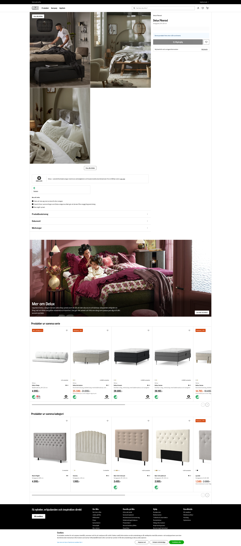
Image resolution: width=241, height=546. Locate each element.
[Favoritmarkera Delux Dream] (148, 330)
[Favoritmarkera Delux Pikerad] (206, 42)
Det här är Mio (97, 512)
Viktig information (159, 523)
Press (94, 520)
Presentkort (127, 523)
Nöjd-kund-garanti (159, 525)
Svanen (36, 191)
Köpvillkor (126, 528)
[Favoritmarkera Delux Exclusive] (107, 330)
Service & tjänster (128, 515)
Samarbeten (96, 523)
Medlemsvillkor (188, 515)
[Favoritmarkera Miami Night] (66, 420)
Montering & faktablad (160, 528)
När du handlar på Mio (129, 525)
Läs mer (122, 179)
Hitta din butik (127, 512)
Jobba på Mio (97, 515)
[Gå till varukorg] (207, 8)
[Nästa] (207, 405)
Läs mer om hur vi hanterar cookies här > (70, 542)
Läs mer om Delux (202, 312)
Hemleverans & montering (131, 517)
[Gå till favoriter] (203, 8)
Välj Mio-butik (203, 2)
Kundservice (157, 512)
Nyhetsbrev (187, 520)
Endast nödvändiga (159, 542)
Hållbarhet (96, 517)
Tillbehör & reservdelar (160, 517)
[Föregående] (203, 405)
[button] (60, 50)
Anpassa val (142, 542)
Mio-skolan (96, 528)
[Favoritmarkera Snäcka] (107, 420)
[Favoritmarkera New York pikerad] (189, 420)
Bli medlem (38, 516)
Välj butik (204, 49)
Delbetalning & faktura (130, 520)
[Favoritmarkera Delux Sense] (189, 330)
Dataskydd (96, 525)
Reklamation (157, 515)
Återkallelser (157, 520)
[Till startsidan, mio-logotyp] (35, 8)
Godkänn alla (176, 542)
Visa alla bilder (38, 16)
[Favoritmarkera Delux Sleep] (66, 330)
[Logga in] (198, 8)
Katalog (186, 517)
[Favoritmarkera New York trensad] (148, 420)
